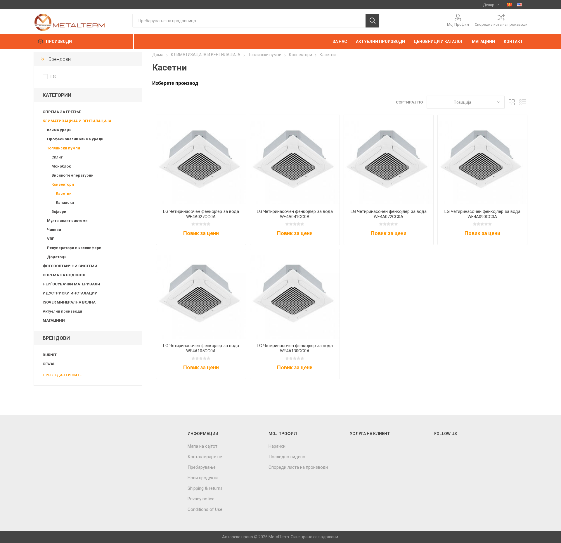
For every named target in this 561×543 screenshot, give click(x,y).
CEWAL (49, 364)
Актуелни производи (62, 311)
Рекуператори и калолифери (74, 248)
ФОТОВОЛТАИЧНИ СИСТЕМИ (70, 266)
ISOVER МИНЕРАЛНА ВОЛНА (69, 302)
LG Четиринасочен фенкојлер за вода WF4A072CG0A (389, 214)
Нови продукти (203, 477)
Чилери (54, 229)
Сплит (57, 157)
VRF (50, 239)
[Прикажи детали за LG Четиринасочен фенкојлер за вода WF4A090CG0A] (482, 159)
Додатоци (57, 257)
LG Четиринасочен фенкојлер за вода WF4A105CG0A (201, 348)
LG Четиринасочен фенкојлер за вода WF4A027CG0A (201, 214)
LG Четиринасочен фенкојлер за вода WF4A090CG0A (482, 214)
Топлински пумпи (63, 148)
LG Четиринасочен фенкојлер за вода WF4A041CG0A (295, 214)
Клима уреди (59, 130)
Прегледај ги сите (62, 375)
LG (53, 76)
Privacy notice (201, 498)
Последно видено (287, 456)
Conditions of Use (205, 509)
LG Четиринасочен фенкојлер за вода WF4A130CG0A (295, 348)
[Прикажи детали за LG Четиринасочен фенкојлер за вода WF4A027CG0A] (201, 159)
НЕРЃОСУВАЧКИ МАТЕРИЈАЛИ (71, 284)
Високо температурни (72, 175)
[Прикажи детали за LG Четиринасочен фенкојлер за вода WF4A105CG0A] (201, 294)
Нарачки (277, 446)
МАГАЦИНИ (54, 320)
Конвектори (62, 184)
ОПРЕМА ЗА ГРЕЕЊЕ (62, 112)
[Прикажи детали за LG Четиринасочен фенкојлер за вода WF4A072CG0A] (388, 159)
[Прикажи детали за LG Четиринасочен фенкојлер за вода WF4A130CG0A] (295, 294)
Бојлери (58, 211)
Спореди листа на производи (501, 24)
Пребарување (202, 467)
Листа (523, 102)
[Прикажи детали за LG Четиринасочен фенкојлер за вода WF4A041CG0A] (295, 159)
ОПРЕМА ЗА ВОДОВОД (64, 275)
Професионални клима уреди (75, 139)
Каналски (65, 202)
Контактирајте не (205, 456)
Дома (157, 54)
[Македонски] (509, 4)
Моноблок (61, 166)
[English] (519, 4)
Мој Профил (458, 24)
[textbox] (249, 20)
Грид (512, 102)
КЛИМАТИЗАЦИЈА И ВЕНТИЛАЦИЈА (77, 121)
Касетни (64, 193)
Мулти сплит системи (67, 220)
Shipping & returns (205, 488)
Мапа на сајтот (202, 446)
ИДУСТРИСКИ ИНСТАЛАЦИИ (70, 293)
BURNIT (50, 355)
